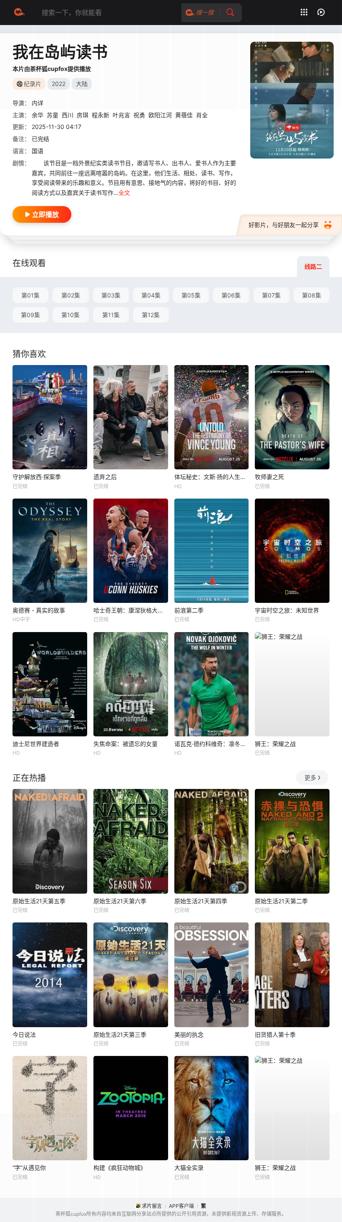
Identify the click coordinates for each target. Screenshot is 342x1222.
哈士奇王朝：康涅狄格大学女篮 (130, 610)
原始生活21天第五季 (39, 901)
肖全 (202, 114)
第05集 (191, 295)
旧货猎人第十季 (275, 1034)
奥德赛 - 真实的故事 (39, 610)
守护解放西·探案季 (37, 476)
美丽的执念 (189, 1034)
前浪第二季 (189, 610)
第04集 (151, 295)
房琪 (82, 114)
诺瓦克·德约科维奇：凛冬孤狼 (211, 743)
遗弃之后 (105, 476)
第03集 (111, 295)
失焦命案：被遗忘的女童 (125, 743)
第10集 (70, 314)
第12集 (151, 314)
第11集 (111, 314)
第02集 (70, 295)
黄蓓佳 (184, 114)
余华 (37, 114)
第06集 (231, 295)
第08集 (311, 295)
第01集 (30, 295)
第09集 (30, 314)
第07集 (271, 295)
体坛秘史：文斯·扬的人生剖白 (211, 476)
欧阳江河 (160, 114)
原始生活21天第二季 (281, 901)
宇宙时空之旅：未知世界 (287, 610)
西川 (67, 114)
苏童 (52, 114)
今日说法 (24, 1034)
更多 (310, 777)
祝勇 (139, 114)
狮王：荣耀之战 (275, 743)
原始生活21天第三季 (119, 1034)
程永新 (100, 114)
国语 (37, 150)
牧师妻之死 (269, 476)
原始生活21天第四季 (200, 901)
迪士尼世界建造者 (36, 743)
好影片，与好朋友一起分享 (284, 224)
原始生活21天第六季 (119, 901)
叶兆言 (121, 114)
